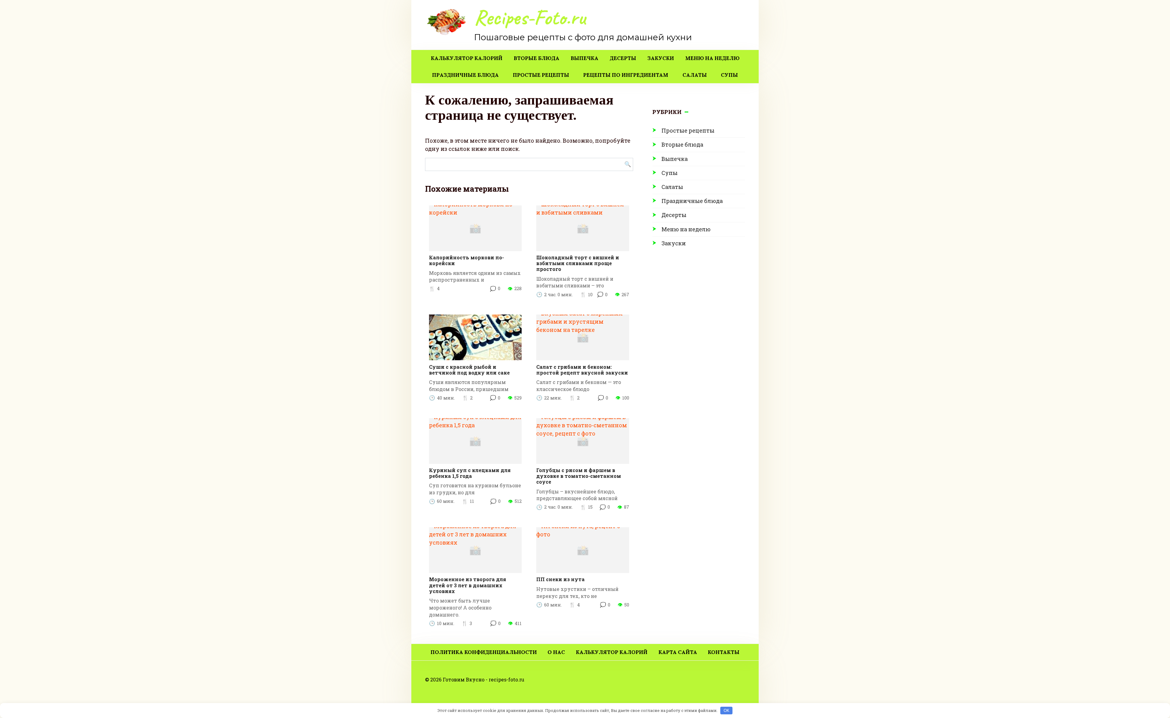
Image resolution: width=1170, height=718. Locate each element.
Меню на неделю (712, 58)
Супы (729, 75)
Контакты (723, 652)
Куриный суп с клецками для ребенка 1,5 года (470, 473)
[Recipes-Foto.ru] (447, 22)
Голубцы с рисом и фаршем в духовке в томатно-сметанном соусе (578, 476)
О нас (556, 652)
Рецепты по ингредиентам (625, 75)
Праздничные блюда (465, 75)
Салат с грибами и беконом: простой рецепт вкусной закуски (582, 370)
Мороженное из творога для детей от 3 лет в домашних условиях (467, 585)
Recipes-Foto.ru (529, 17)
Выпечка (584, 58)
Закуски (660, 58)
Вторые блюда (536, 58)
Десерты (623, 58)
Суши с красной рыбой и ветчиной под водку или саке (469, 370)
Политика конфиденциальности (484, 652)
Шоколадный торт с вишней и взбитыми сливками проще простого (577, 263)
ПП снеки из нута (560, 579)
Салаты (694, 75)
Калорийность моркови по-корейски (466, 260)
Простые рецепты (541, 75)
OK (726, 710)
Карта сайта (677, 652)
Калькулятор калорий (466, 58)
